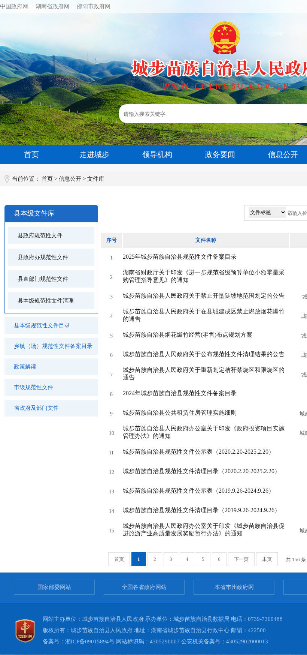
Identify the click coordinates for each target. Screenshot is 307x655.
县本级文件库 (34, 213)
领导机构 (157, 154)
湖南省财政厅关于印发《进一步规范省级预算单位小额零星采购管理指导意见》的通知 (204, 276)
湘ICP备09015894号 (90, 642)
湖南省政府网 (52, 6)
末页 (267, 559)
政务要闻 (220, 154)
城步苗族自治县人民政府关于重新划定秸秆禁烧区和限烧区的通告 (204, 374)
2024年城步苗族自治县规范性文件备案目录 (180, 393)
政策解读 (25, 367)
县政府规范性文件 (40, 235)
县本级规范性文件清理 (46, 301)
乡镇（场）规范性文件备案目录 (53, 346)
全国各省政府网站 (144, 587)
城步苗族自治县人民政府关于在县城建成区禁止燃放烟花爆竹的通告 (204, 315)
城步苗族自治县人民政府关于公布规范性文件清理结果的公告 (204, 354)
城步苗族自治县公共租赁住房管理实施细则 (180, 412)
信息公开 (70, 179)
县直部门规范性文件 (43, 279)
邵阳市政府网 (93, 6)
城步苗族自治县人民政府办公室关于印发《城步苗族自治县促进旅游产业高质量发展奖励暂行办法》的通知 (204, 530)
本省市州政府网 (234, 587)
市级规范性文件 (33, 387)
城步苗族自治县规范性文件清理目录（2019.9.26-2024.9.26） (201, 510)
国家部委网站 (54, 587)
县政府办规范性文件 (43, 257)
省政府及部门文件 (36, 408)
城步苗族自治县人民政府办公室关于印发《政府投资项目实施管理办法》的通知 (204, 432)
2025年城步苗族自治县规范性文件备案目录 (180, 256)
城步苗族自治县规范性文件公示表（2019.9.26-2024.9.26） (198, 490)
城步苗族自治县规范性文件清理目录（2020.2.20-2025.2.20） (201, 471)
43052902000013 (247, 642)
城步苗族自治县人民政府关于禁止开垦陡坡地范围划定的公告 (204, 295)
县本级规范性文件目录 (42, 325)
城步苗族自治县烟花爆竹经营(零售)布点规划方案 (187, 334)
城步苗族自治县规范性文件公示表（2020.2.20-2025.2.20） (198, 451)
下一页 (241, 559)
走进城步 (94, 154)
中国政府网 (14, 6)
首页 (31, 154)
